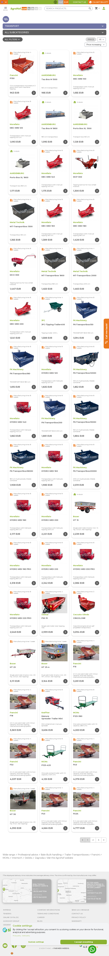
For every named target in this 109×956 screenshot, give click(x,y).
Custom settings (36, 942)
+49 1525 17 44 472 (94, 893)
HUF (61, 2)
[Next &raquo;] (103, 839)
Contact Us (79, 2)
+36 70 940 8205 (40, 897)
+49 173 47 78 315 (94, 899)
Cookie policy (26, 935)
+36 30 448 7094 (40, 891)
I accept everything (83, 942)
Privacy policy (17, 935)
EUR (66, 2)
